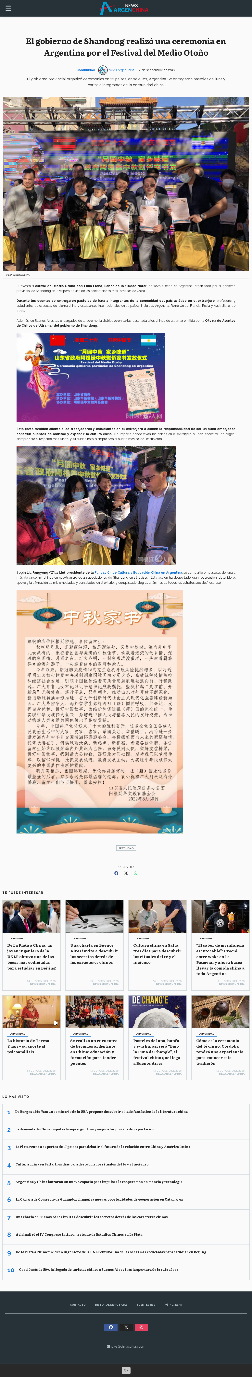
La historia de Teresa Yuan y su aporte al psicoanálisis (28, 1046)
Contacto (78, 1304)
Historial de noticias (111, 1304)
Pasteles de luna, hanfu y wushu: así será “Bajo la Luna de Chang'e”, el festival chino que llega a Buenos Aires (156, 1052)
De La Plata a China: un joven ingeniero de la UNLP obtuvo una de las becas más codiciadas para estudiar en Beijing (31, 956)
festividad (126, 848)
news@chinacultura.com (127, 1346)
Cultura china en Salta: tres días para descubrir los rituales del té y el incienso (157, 953)
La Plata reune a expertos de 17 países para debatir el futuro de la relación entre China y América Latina (103, 1146)
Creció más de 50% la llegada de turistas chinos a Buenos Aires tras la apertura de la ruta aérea (98, 1269)
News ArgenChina (121, 70)
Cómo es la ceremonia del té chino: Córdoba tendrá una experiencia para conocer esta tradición (220, 1052)
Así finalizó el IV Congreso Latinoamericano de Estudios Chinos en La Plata (79, 1234)
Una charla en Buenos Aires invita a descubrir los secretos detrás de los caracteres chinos (94, 953)
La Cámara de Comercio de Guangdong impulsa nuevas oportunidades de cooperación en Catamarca (99, 1199)
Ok (126, 1370)
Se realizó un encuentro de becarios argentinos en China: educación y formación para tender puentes (94, 1052)
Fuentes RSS (146, 1304)
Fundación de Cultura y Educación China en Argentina (138, 572)
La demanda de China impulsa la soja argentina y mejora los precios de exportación (85, 1129)
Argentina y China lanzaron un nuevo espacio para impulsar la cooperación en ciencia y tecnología (99, 1181)
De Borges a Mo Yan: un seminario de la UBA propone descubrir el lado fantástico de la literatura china (101, 1111)
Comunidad (86, 70)
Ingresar (175, 1304)
